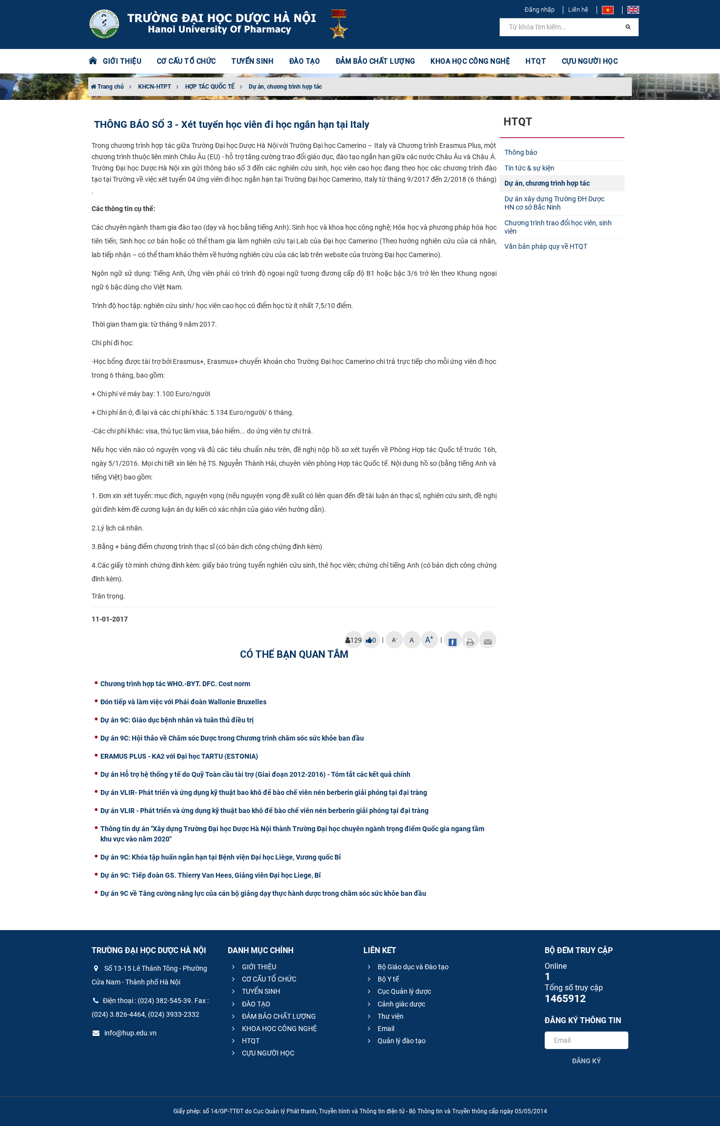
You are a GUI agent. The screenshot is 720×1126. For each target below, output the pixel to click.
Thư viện (390, 1016)
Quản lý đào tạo (401, 1041)
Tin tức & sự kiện (529, 168)
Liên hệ (578, 9)
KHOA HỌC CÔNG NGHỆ (278, 1028)
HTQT (250, 1041)
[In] (470, 639)
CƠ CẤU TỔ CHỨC (268, 979)
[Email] (488, 639)
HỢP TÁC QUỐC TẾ (210, 86)
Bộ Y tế (387, 979)
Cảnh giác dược (400, 1004)
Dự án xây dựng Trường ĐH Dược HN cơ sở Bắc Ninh (554, 203)
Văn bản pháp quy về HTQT (545, 246)
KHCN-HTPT (154, 86)
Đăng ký (586, 1061)
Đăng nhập (539, 9)
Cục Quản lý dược (403, 991)
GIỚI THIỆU (258, 967)
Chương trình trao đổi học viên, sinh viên (558, 227)
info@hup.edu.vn (130, 1033)
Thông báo (520, 152)
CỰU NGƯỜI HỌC (267, 1053)
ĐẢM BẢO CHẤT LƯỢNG (278, 1016)
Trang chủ (110, 86)
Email (385, 1028)
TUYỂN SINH (252, 61)
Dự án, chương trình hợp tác (285, 86)
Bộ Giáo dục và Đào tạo (412, 967)
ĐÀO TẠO (255, 1004)
